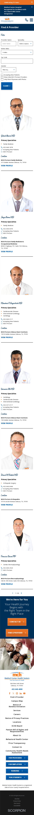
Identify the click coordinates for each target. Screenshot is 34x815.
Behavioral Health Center (17, 739)
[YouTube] (24, 693)
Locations (17, 722)
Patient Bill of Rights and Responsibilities (17, 730)
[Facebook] (10, 693)
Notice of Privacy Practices (17, 718)
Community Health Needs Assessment (17, 752)
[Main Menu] (31, 20)
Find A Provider (17, 697)
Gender (3, 66)
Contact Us (17, 747)
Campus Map (17, 701)
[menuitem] (17, 799)
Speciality (21, 40)
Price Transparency (16, 743)
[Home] (7, 20)
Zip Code (4, 57)
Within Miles (5, 48)
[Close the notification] (32, 2)
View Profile (7, 166)
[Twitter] (13, 693)
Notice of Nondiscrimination (17, 705)
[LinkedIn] (21, 693)
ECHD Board (17, 726)
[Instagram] (17, 693)
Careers (17, 714)
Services (16, 710)
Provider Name (6, 40)
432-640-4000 (17, 689)
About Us (17, 735)
